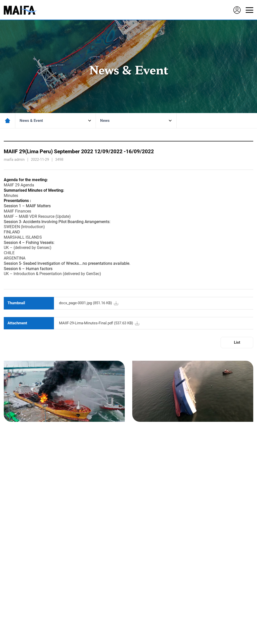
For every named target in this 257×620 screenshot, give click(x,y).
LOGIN (237, 10)
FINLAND (12, 232)
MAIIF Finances (17, 211)
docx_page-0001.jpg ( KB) (85, 303)
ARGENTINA (14, 258)
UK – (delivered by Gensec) (27, 247)
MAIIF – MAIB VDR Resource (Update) (37, 216)
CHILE (9, 252)
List (237, 342)
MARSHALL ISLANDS (23, 237)
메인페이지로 (7, 120)
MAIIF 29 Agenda (19, 185)
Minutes (11, 195)
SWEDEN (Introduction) (24, 226)
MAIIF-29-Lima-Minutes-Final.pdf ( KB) (96, 323)
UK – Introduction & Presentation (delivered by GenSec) (52, 273)
